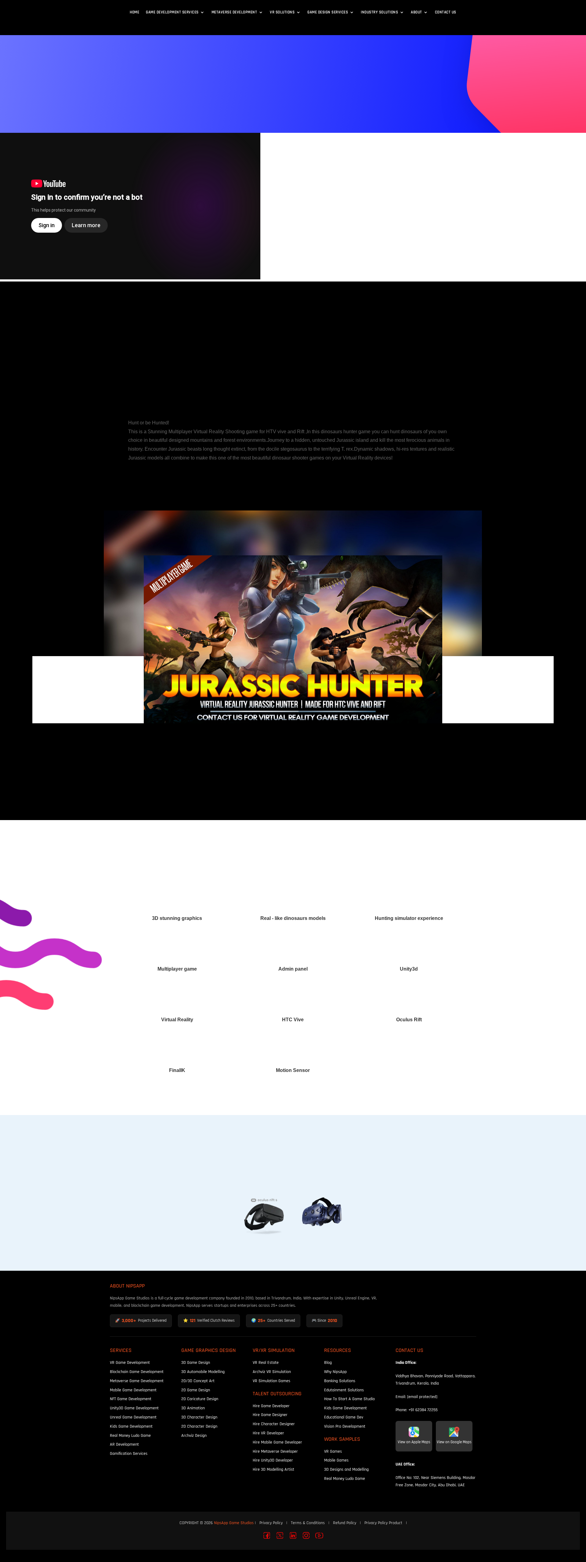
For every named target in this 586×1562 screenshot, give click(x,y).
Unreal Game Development (133, 1417)
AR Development (124, 1444)
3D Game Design (195, 1362)
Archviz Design (194, 1435)
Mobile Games (336, 1460)
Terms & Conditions (308, 1522)
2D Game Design (195, 1390)
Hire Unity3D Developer (273, 1460)
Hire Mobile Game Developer (277, 1442)
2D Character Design (199, 1426)
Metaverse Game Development (137, 1381)
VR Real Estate (266, 1362)
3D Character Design (199, 1417)
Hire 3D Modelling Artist (273, 1469)
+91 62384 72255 (423, 1410)
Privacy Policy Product (383, 1522)
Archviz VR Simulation (272, 1371)
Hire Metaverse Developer (275, 1451)
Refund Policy (344, 1522)
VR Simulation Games (271, 1381)
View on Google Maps (454, 1442)
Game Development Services (172, 12)
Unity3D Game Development (134, 1408)
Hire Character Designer (274, 1424)
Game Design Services (327, 12)
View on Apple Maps (414, 1442)
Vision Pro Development (344, 1426)
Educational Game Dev (343, 1417)
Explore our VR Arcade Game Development (293, 392)
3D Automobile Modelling (203, 1371)
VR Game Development (130, 1362)
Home (134, 12)
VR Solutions (282, 12)
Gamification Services (128, 1453)
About (416, 12)
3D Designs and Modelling (346, 1469)
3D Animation (193, 1408)
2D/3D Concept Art (198, 1381)
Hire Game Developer (271, 1406)
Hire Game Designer (270, 1414)
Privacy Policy (271, 1522)
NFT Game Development (130, 1399)
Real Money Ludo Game (130, 1435)
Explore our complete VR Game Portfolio (293, 364)
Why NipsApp (335, 1371)
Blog (328, 1362)
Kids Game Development (131, 1426)
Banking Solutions (339, 1381)
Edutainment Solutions (344, 1390)
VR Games (333, 1451)
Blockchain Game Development (137, 1371)
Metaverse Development (234, 12)
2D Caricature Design (199, 1399)
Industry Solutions (379, 12)
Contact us (445, 12)
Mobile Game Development (133, 1390)
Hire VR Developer (268, 1433)
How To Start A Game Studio (349, 1399)
